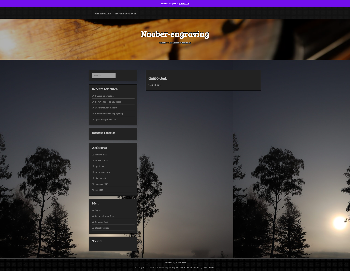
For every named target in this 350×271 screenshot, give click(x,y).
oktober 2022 (101, 154)
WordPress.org (102, 227)
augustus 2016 (101, 184)
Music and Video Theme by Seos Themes (195, 267)
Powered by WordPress (175, 262)
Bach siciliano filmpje (106, 107)
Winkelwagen (103, 13)
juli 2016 (99, 190)
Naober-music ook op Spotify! (109, 113)
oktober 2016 (101, 178)
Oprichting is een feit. (105, 119)
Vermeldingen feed (104, 216)
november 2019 (102, 172)
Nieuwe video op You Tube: (108, 101)
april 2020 (100, 166)
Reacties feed (101, 222)
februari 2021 (101, 160)
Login (98, 210)
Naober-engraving (126, 13)
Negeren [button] (184, 3)
